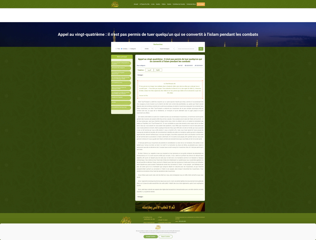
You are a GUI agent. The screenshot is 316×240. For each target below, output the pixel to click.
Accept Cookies (150, 236)
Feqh (160, 217)
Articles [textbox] (147, 48)
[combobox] (147, 49)
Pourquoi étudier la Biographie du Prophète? (120, 63)
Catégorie (133, 49)
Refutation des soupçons (118, 67)
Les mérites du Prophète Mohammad (118, 73)
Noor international (149, 222)
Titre (118, 49)
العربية (149, 70)
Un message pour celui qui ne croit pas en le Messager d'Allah (120, 78)
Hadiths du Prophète (117, 97)
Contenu (125, 49)
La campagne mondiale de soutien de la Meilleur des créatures (120, 93)
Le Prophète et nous (117, 82)
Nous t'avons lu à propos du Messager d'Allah (119, 88)
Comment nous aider (165, 222)
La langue (201, 4)
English (158, 70)
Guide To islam (163, 220)
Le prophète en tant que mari (119, 107)
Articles (114, 102)
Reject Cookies (165, 236)
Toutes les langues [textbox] (164, 48)
